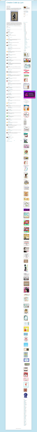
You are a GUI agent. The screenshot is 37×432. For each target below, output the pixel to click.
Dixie (8, 115)
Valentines (25, 424)
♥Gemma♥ (8, 136)
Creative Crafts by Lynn (15, 3)
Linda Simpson (9, 34)
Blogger (20, 428)
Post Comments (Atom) (10, 141)
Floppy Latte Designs (9, 124)
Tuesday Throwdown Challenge (26, 39)
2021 (24, 25)
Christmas (25, 404)
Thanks (24, 421)
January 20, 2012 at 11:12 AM (10, 130)
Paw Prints (25, 416)
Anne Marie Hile (9, 59)
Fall (24, 406)
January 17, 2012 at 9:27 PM (10, 103)
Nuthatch (25, 46)
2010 (24, 50)
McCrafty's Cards (9, 44)
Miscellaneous (9, 29)
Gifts (24, 409)
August (25, 34)
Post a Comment (8, 139)
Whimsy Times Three (26, 42)
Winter (24, 425)
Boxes (24, 403)
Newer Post (7, 140)
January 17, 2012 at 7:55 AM (10, 49)
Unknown (8, 121)
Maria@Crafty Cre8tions (10, 89)
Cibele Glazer (9, 62)
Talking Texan (25, 47)
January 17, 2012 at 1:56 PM (10, 81)
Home (14, 140)
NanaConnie (9, 74)
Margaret (8, 96)
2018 (24, 27)
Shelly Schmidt (9, 109)
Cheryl (8, 77)
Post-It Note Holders (25, 417)
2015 (24, 29)
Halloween (25, 410)
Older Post (21, 140)
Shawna (8, 99)
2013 (24, 30)
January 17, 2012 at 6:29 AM (10, 40)
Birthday (24, 402)
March (25, 37)
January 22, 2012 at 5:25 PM (10, 138)
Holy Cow (25, 40)
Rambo (24, 418)
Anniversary (25, 400)
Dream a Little (25, 44)
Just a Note (25, 411)
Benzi (8, 86)
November (25, 32)
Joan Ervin (8, 118)
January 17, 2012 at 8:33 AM (10, 52)
